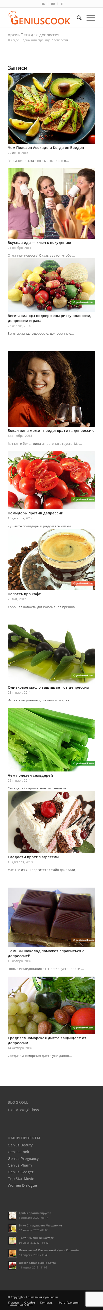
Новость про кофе (24, 593)
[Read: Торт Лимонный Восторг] (12, 1240)
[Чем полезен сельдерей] (51, 739)
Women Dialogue (22, 1185)
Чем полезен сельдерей (30, 775)
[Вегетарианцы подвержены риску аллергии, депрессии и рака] (51, 285)
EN (43, 3)
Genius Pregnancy (23, 1158)
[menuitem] (43, 3)
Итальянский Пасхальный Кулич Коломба (49, 1250)
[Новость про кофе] (51, 559)
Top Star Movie (21, 1178)
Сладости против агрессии (33, 857)
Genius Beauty (20, 1144)
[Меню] (88, 18)
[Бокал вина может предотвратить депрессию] (51, 389)
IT (62, 3)
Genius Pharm (20, 1165)
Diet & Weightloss (23, 1109)
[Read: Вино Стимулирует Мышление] (12, 1228)
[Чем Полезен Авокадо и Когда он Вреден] (51, 108)
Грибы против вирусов (35, 1213)
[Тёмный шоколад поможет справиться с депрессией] (51, 917)
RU (53, 3)
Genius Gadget (21, 1171)
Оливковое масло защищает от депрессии (48, 687)
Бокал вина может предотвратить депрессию (51, 430)
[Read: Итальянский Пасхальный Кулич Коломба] (12, 1253)
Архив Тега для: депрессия (33, 35)
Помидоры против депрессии (36, 513)
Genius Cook (18, 1151)
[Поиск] (77, 18)
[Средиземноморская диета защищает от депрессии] (51, 1005)
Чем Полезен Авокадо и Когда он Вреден (46, 147)
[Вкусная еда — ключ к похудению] (51, 203)
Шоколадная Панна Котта (37, 1263)
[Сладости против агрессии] (51, 822)
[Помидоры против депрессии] (51, 480)
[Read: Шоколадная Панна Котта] (12, 1265)
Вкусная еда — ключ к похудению (39, 242)
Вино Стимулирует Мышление (40, 1225)
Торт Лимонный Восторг (36, 1238)
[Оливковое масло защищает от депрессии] (51, 654)
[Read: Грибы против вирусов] (12, 1215)
